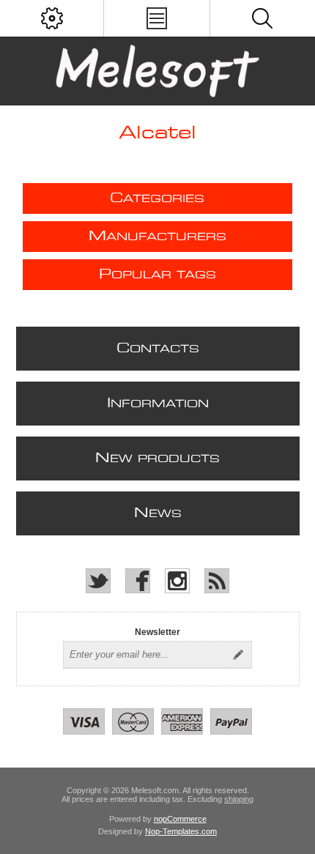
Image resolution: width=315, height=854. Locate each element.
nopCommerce (180, 818)
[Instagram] (177, 581)
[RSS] (217, 581)
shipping (238, 799)
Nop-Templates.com (181, 831)
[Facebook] (137, 581)
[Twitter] (98, 581)
